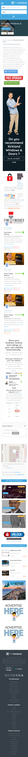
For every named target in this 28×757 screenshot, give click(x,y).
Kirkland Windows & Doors (20, 176)
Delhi (14, 720)
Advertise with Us (14, 686)
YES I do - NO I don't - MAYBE (14, 159)
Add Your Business (14, 684)
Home (4, 40)
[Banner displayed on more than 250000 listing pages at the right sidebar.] (14, 612)
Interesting (9, 247)
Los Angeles (14, 713)
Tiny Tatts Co (6, 524)
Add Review (6, 28)
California (14, 718)
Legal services (14, 752)
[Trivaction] (14, 590)
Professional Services (9, 508)
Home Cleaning (14, 745)
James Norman (8, 310)
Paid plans (20, 188)
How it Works (14, 688)
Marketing (14, 739)
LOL (17, 247)
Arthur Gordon (8, 269)
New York (14, 709)
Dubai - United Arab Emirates (14, 711)
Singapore (14, 722)
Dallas (14, 728)
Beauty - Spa (7, 522)
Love (7, 250)
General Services (14, 741)
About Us (14, 696)
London (14, 707)
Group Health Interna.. (16, 560)
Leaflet (24, 461)
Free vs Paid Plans (14, 692)
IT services (14, 749)
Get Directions (8, 468)
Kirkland (9, 40)
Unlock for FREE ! (12, 71)
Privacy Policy (14, 702)
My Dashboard (14, 681)
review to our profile (18, 200)
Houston (14, 715)
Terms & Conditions (14, 700)
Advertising (14, 747)
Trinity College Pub (8, 495)
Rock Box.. (12, 570)
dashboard (17, 394)
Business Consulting (14, 735)
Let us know (7, 206)
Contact (14, 698)
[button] (4, 22)
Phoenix (14, 724)
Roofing (14, 754)
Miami (14, 726)
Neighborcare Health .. (16, 550)
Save (4, 33)
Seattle (12, 556)
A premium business (13, 83)
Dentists (14, 737)
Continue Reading (9, 244)
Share (11, 33)
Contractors (14, 743)
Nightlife (6, 493)
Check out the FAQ (14, 690)
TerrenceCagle (8, 228)
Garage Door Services (14, 733)
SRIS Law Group (7, 509)
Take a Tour (14, 694)
